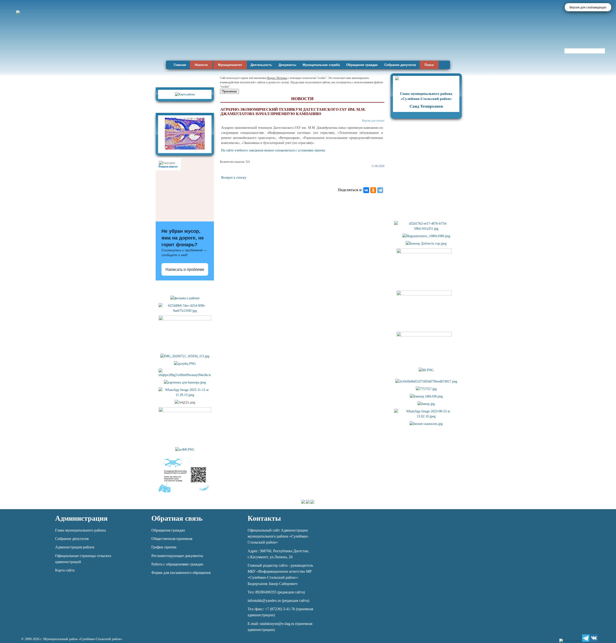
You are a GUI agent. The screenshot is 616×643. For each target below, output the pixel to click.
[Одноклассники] (373, 190)
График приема (163, 547)
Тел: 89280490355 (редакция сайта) (276, 592)
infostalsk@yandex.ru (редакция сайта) (278, 600)
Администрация (81, 518)
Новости (201, 65)
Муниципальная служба (321, 65)
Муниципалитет (230, 65)
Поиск (429, 65)
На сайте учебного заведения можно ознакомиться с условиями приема (273, 150)
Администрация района (74, 547)
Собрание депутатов (400, 65)
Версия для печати (373, 120)
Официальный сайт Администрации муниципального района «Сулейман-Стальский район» (278, 536)
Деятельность (261, 65)
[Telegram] (380, 190)
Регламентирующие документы (177, 556)
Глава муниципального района (80, 530)
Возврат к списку (233, 177)
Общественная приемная (171, 539)
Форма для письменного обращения (181, 573)
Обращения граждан (362, 65)
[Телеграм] (586, 638)
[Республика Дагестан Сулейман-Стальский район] (137, 45)
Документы (287, 65)
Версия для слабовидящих (588, 7)
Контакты (264, 518)
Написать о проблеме (185, 269)
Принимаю (229, 91)
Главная (180, 65)
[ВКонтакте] (366, 190)
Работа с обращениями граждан (177, 564)
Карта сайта (65, 570)
